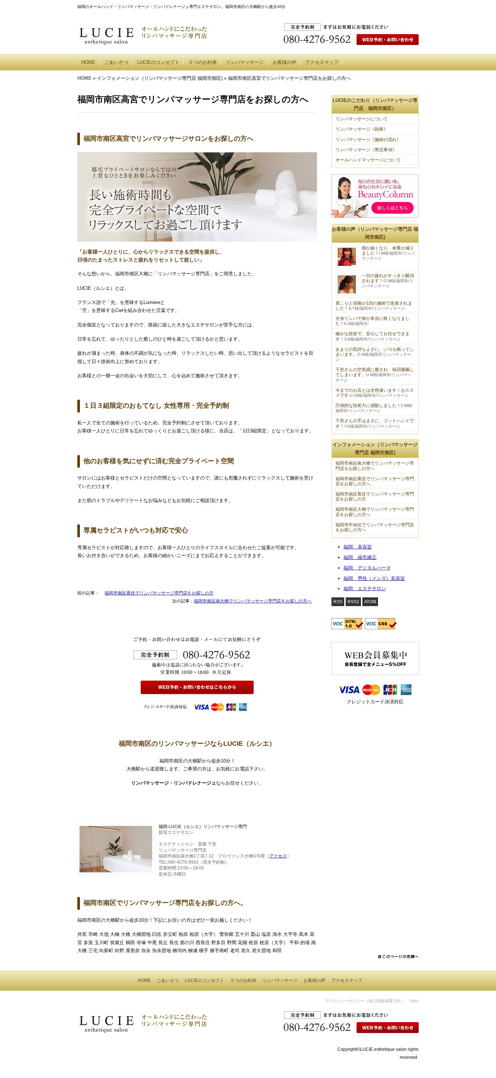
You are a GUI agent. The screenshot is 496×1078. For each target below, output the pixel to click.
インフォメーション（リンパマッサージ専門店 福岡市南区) (160, 78)
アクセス (278, 856)
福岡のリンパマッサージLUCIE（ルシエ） (139, 1008)
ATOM (370, 601)
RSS (337, 601)
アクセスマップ (321, 62)
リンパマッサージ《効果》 (362, 129)
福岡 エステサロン (364, 588)
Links (414, 1001)
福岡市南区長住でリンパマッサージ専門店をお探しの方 (159, 593)
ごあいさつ (116, 62)
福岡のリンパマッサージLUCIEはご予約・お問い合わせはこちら (381, 1007)
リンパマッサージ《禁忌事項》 (366, 149)
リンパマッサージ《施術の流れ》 (368, 139)
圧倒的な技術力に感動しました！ (368, 405)
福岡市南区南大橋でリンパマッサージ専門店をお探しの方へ (253, 601)
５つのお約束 (202, 62)
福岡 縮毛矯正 (360, 557)
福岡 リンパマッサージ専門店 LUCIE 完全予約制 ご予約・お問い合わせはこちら (364, 43)
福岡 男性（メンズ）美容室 (374, 578)
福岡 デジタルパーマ (367, 568)
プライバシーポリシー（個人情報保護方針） (364, 1001)
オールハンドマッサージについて (368, 159)
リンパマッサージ (245, 62)
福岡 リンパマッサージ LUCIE (127, 35)
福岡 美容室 (357, 547)
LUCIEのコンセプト (158, 62)
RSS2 (353, 601)
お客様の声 (284, 62)
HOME (88, 62)
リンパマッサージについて (362, 119)
